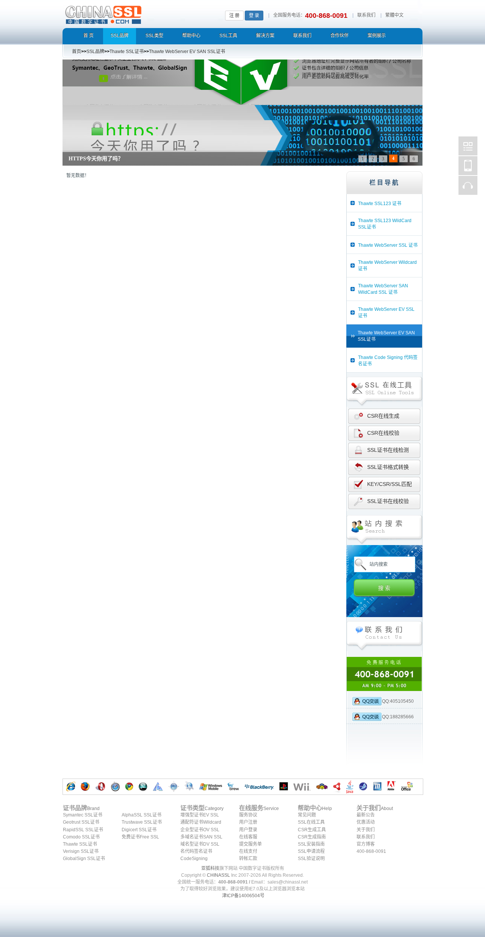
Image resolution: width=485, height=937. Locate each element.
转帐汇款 (248, 858)
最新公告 (366, 815)
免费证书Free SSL (140, 837)
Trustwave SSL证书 (142, 822)
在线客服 (248, 837)
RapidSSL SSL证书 (83, 829)
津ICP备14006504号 (243, 895)
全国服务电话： (289, 15)
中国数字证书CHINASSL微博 (467, 145)
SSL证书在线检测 (388, 450)
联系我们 (366, 15)
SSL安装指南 (311, 844)
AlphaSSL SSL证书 (141, 815)
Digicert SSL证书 (139, 829)
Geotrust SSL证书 (81, 822)
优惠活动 (366, 822)
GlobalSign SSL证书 (84, 858)
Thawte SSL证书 (80, 844)
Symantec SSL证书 (82, 815)
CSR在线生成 (383, 416)
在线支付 (248, 851)
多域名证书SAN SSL (201, 837)
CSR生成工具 (312, 829)
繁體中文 (394, 15)
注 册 (234, 15)
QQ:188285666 (398, 716)
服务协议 (248, 815)
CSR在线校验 (383, 433)
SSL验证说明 (311, 858)
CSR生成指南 (312, 837)
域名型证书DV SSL (199, 844)
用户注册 (248, 822)
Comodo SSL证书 (81, 837)
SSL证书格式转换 (388, 467)
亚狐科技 (210, 868)
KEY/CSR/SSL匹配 (389, 484)
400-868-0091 (371, 851)
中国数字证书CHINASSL (133, 13)
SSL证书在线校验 (388, 501)
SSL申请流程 (311, 851)
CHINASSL (218, 875)
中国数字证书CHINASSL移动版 (467, 165)
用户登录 (248, 829)
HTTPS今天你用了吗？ (96, 158)
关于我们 (366, 829)
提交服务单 (250, 844)
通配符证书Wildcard (200, 822)
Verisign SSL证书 (81, 851)
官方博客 (366, 844)
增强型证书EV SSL (199, 815)
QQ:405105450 (398, 701)
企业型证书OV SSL (199, 829)
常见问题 (307, 815)
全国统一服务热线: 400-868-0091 (384, 674)
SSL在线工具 (311, 822)
